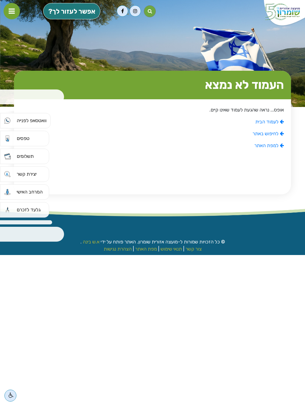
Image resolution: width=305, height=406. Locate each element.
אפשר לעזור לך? (71, 11)
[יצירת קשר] (7, 174)
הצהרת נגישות (118, 249)
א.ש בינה (90, 242)
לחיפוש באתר (266, 133)
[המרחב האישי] (7, 192)
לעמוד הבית (267, 122)
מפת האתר (146, 249)
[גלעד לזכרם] (7, 209)
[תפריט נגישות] (10, 396)
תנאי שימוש (171, 249)
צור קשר (194, 249)
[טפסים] (7, 138)
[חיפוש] (150, 11)
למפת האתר (267, 145)
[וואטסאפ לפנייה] (7, 120)
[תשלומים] (7, 156)
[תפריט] (12, 11)
